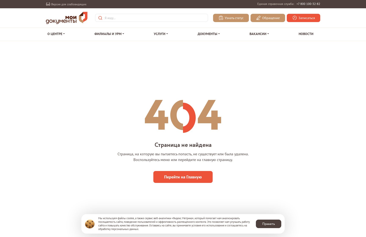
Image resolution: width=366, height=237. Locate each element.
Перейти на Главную (183, 177)
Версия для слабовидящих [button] (68, 4)
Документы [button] (207, 34)
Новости (306, 34)
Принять (268, 224)
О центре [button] (54, 34)
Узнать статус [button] (234, 18)
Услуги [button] (159, 34)
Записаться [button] (306, 18)
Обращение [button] (270, 18)
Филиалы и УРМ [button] (108, 34)
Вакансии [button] (258, 34)
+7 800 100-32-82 (308, 4)
